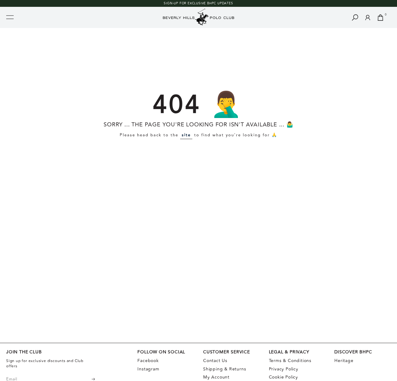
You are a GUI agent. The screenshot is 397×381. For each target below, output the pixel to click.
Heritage (343, 360)
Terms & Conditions (290, 360)
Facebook (147, 360)
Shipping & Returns (224, 369)
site (186, 135)
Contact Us (215, 360)
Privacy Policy (283, 369)
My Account (216, 377)
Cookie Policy (283, 377)
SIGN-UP (171, 3)
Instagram (148, 369)
